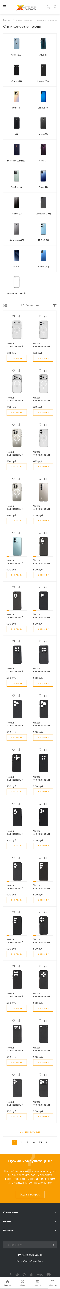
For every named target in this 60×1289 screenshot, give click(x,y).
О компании (10, 1212)
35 (40, 1142)
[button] (8, 556)
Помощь (8, 1230)
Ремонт (8, 1221)
